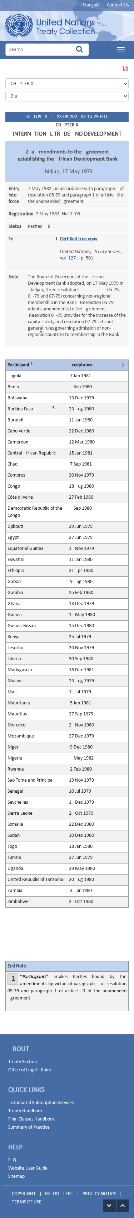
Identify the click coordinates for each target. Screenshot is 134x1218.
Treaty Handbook (25, 1111)
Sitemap (16, 1176)
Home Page (50, 25)
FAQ (12, 1160)
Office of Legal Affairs (29, 1070)
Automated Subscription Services (41, 1103)
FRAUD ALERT (59, 1194)
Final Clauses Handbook (31, 1119)
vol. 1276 (69, 258)
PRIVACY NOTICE (99, 1194)
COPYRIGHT (24, 1194)
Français (91, 5)
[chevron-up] (122, 1205)
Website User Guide (28, 1168)
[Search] (79, 49)
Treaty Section (22, 1062)
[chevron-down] (109, 1205)
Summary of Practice (29, 1127)
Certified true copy (78, 239)
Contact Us (118, 5)
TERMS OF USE (26, 1202)
